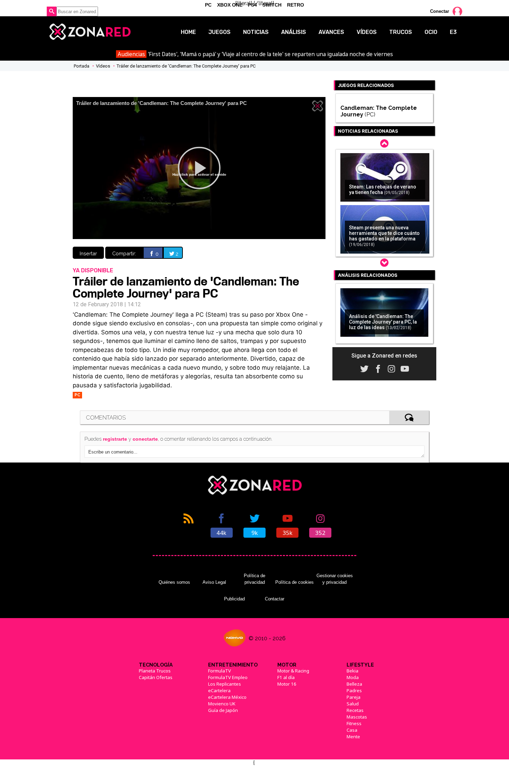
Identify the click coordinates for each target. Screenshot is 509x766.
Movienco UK (221, 704)
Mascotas (357, 717)
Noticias (256, 32)
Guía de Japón (223, 710)
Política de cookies (294, 582)
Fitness (354, 723)
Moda (353, 677)
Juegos (219, 32)
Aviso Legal (214, 582)
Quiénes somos (174, 582)
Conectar (439, 11)
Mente (353, 736)
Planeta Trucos (155, 671)
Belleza (354, 684)
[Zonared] (89, 32)
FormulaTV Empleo (228, 677)
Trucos (400, 32)
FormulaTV (219, 671)
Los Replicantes (224, 684)
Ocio (431, 32)
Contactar (274, 598)
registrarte (115, 439)
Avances (331, 32)
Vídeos (367, 32)
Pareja (353, 697)
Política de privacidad (254, 578)
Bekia (352, 671)
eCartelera (219, 690)
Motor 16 (286, 684)
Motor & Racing (293, 671)
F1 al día (286, 677)
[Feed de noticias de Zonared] (188, 525)
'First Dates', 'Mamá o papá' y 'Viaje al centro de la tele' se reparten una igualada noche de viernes (255, 54)
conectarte (145, 439)
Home (188, 32)
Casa (352, 730)
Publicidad (234, 598)
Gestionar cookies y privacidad (334, 578)
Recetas (355, 710)
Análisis (293, 32)
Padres (354, 690)
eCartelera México (227, 697)
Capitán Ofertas (155, 677)
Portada (81, 66)
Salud (353, 704)
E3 (453, 32)
